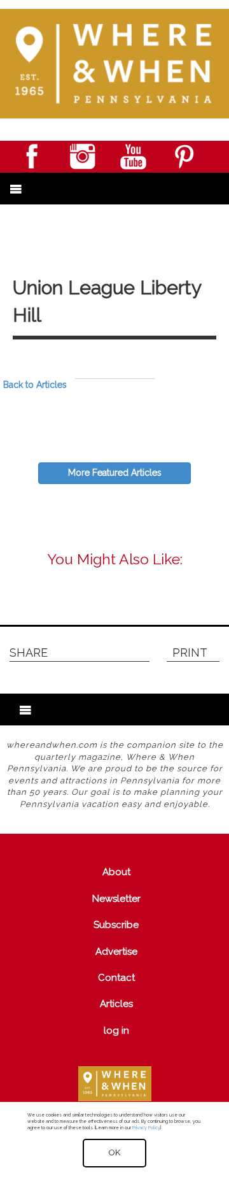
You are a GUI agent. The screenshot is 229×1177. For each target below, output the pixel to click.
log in (116, 1030)
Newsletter (116, 898)
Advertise (116, 951)
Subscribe (116, 925)
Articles (116, 1003)
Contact (116, 977)
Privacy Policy (146, 1128)
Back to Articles (35, 385)
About (116, 872)
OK (114, 1152)
